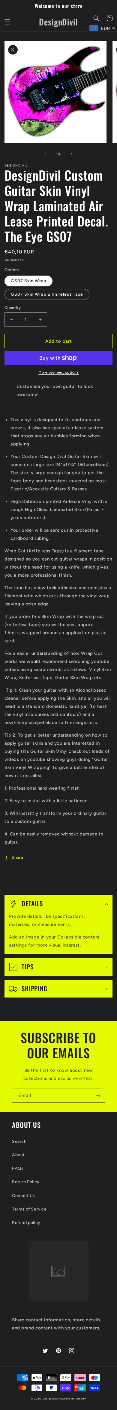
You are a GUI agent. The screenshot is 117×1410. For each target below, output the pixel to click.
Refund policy (26, 1222)
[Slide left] (45, 154)
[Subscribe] (98, 1096)
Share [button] (17, 857)
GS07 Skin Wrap (28, 280)
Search (19, 1141)
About (18, 1154)
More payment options (58, 372)
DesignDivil (50, 1398)
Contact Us (23, 1195)
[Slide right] (71, 154)
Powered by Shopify (72, 1398)
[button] (7, 21)
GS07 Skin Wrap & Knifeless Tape (47, 294)
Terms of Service (29, 1209)
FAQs (17, 1168)
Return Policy (26, 1181)
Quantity (12, 308)
